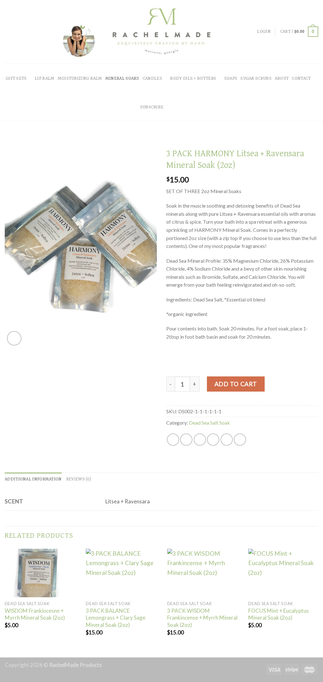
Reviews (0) (78, 479)
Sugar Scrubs (256, 78)
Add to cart (235, 383)
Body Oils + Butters (193, 78)
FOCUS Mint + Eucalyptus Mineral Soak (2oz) (278, 614)
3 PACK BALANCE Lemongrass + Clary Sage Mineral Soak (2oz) (115, 617)
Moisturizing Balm (80, 78)
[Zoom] (14, 338)
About (282, 78)
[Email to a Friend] (200, 439)
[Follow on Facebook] (170, 115)
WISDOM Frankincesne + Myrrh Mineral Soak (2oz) (35, 614)
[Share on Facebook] (173, 439)
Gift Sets (16, 78)
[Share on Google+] (226, 439)
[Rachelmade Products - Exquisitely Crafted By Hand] (161, 31)
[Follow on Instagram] (180, 115)
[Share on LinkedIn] (240, 439)
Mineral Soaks (122, 78)
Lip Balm (44, 78)
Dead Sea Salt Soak (209, 423)
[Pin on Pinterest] (213, 439)
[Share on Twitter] (186, 439)
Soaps (231, 78)
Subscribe (152, 107)
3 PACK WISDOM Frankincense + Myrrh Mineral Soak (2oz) (202, 617)
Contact (301, 78)
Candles (152, 78)
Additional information (33, 479)
